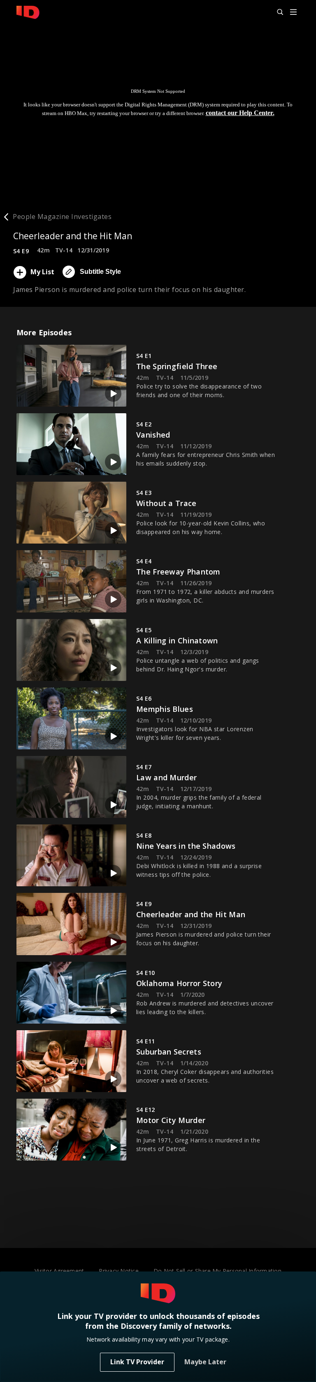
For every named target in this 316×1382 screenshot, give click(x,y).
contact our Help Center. (240, 112)
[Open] (293, 12)
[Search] (276, 12)
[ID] (28, 12)
